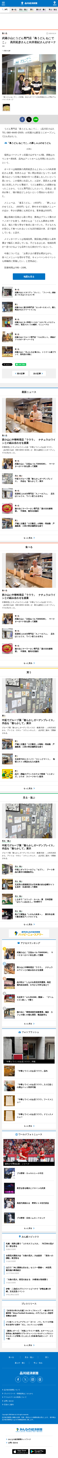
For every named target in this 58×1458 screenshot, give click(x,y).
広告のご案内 (9, 1404)
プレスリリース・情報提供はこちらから (18, 1393)
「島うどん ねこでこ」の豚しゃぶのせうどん (29, 143)
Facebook (18, 1379)
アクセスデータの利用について (15, 1397)
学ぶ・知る (53, 9)
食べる (14, 9)
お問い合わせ (9, 1401)
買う (31, 9)
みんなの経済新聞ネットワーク (29, 1430)
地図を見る (29, 276)
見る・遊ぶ (23, 9)
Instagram (32, 1379)
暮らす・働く (41, 9)
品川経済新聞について (12, 1390)
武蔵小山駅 (7, 50)
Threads (40, 1379)
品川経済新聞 (29, 3)
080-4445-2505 (15, 132)
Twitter (25, 1379)
